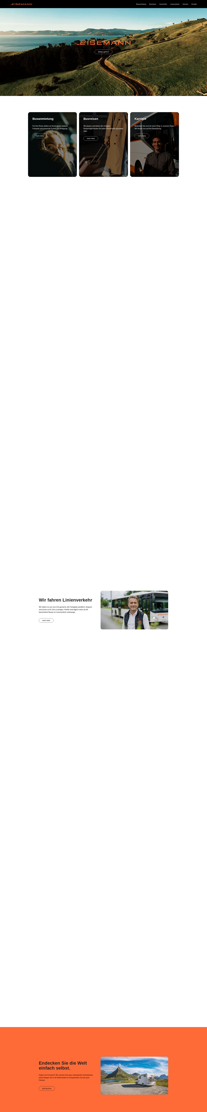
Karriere (185, 4)
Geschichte (163, 4)
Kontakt (194, 4)
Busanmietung (141, 4)
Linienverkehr (175, 4)
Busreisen (152, 4)
